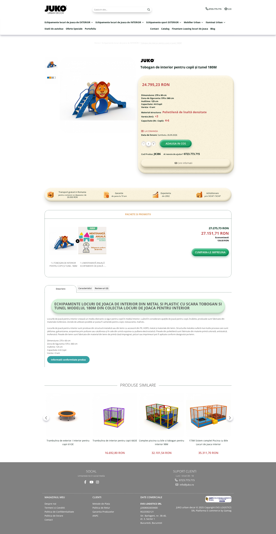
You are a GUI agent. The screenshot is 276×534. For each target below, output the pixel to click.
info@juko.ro (186, 484)
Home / (97, 43)
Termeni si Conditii (55, 507)
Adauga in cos (176, 143)
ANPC (95, 515)
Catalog (165, 28)
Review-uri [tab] (101, 288)
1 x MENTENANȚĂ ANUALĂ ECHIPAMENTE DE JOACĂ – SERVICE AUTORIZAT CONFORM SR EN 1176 (92, 264)
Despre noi (50, 503)
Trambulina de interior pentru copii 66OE (115, 440)
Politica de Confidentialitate (59, 511)
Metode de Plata (101, 503)
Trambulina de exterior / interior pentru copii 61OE (68, 442)
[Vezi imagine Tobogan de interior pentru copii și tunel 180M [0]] (51, 64)
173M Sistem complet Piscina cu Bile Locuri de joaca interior (208, 442)
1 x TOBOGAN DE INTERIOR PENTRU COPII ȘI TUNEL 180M (63, 264)
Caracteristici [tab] (85, 288)
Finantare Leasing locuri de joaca (190, 28)
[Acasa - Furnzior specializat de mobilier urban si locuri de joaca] (64, 9)
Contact (154, 28)
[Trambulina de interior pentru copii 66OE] (115, 415)
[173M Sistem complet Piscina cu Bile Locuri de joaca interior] (208, 415)
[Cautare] (149, 9)
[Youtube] (91, 482)
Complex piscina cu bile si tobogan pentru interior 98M (161, 442)
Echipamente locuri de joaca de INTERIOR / (121, 43)
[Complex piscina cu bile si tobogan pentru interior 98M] (161, 415)
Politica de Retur (101, 507)
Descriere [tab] (60, 288)
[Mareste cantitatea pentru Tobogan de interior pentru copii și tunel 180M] (153, 143)
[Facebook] (85, 482)
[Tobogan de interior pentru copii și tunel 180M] (98, 95)
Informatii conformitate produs (68, 359)
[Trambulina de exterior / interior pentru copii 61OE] (68, 415)
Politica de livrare (54, 515)
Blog (212, 28)
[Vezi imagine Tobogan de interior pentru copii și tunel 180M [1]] (51, 77)
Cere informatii (184, 163)
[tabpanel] (98, 95)
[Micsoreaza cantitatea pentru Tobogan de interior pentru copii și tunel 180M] (143, 143)
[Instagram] (97, 482)
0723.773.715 (186, 480)
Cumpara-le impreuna (210, 252)
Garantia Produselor (103, 511)
